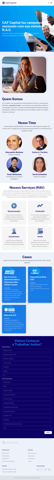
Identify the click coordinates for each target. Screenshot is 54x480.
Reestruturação (32, 453)
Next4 (38, 477)
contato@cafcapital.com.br (9, 469)
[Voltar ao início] (9, 3)
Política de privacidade (8, 461)
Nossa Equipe (5, 456)
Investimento (5, 458)
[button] (48, 3)
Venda (29, 461)
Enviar (48, 432)
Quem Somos (5, 453)
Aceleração (31, 456)
